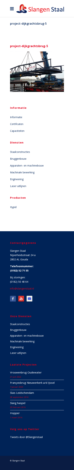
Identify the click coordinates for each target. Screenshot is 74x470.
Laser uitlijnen (18, 186)
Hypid (13, 207)
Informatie (16, 117)
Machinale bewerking (22, 172)
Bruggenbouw (18, 158)
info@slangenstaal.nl (22, 288)
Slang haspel (17, 403)
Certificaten (16, 124)
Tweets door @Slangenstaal (26, 437)
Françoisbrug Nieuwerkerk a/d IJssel (32, 382)
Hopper (15, 413)
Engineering (17, 179)
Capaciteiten (17, 131)
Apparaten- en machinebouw (27, 165)
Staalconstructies (20, 152)
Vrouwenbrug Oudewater (26, 372)
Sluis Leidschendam (22, 392)
